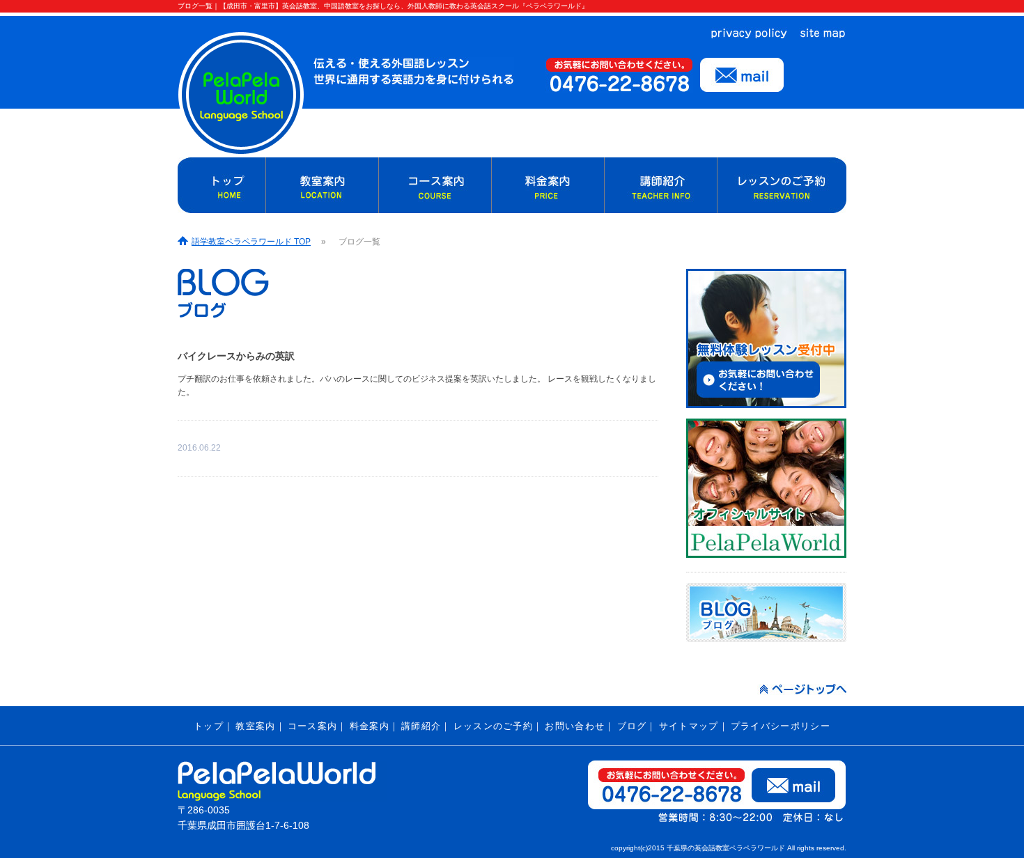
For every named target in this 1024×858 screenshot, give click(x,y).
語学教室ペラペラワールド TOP (251, 242)
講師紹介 (421, 726)
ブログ (632, 726)
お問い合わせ (575, 726)
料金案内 (369, 726)
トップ (209, 726)
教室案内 (255, 726)
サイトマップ (689, 726)
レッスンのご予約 (493, 726)
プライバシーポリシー (780, 726)
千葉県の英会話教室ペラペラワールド (726, 848)
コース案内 (313, 726)
